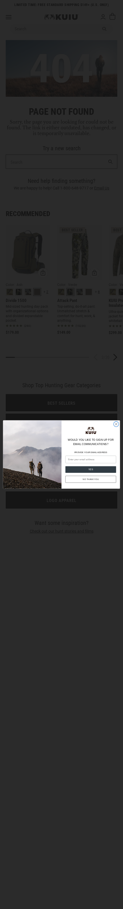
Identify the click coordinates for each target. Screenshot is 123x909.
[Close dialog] (116, 424)
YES (90, 469)
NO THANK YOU (91, 479)
